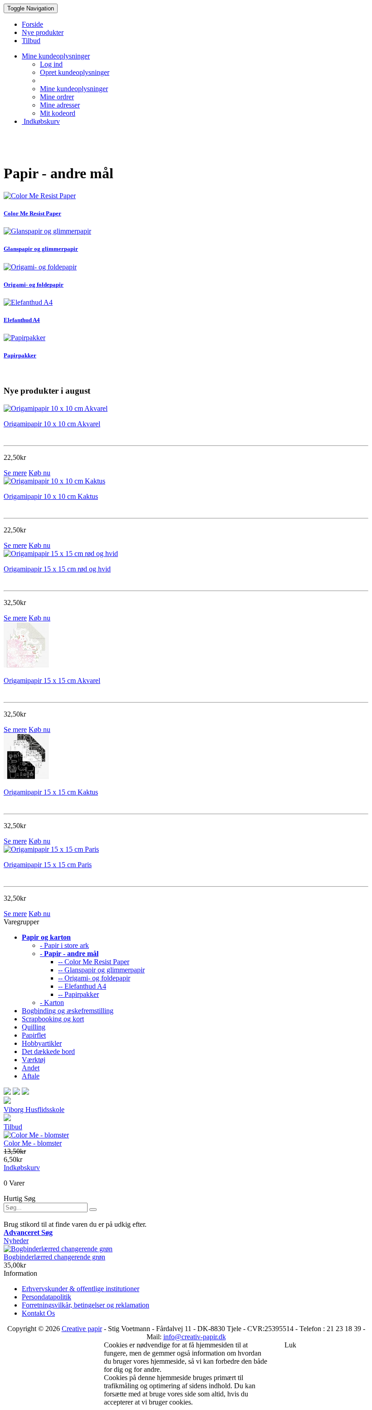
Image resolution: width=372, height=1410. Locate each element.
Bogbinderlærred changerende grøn (54, 1257)
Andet (30, 1068)
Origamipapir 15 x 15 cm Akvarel (52, 680)
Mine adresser (60, 105)
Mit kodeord (57, 113)
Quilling (33, 1027)
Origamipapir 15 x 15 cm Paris (48, 864)
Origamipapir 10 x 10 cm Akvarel (52, 424)
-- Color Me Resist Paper (93, 962)
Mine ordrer (57, 97)
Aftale (30, 1076)
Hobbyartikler (42, 1043)
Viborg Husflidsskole (34, 1109)
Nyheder (16, 1240)
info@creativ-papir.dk (194, 1337)
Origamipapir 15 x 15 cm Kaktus (51, 792)
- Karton (52, 1002)
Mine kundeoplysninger (74, 89)
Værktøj (33, 1060)
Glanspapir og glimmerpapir (41, 248)
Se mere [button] (15, 473)
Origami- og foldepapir (34, 284)
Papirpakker (20, 355)
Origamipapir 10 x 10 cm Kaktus (51, 496)
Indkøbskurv (41, 121)
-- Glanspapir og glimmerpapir (101, 970)
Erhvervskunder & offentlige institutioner (80, 1289)
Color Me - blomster (33, 1143)
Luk (290, 1345)
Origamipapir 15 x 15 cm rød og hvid (57, 569)
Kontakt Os (38, 1313)
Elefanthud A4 (22, 320)
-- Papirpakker (78, 994)
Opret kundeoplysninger (74, 72)
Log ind (51, 64)
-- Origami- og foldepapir (94, 978)
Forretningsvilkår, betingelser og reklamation (85, 1305)
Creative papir (82, 1328)
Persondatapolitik (46, 1297)
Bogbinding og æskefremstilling (67, 1011)
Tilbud (13, 1127)
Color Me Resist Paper (32, 213)
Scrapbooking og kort (53, 1019)
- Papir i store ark (64, 945)
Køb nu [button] (39, 473)
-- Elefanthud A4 (82, 986)
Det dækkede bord (48, 1051)
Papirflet (34, 1035)
